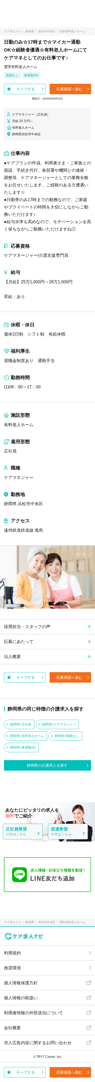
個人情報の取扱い (21, 998)
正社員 (10, 451)
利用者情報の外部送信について (33, 1013)
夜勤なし (12, 75)
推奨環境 (12, 968)
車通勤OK (31, 75)
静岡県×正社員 (20, 724)
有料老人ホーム (19, 424)
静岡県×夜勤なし (67, 736)
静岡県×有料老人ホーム (27, 736)
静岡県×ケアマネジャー (59, 724)
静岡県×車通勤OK (23, 747)
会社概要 (12, 1028)
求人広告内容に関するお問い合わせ (38, 1043)
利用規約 (12, 953)
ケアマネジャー (19, 477)
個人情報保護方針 (21, 983)
